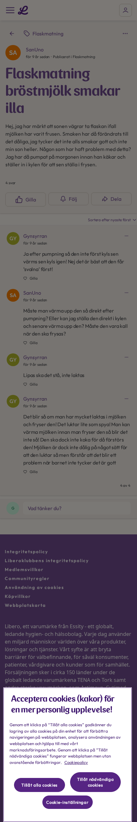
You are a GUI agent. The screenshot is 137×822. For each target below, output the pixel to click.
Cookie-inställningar (67, 802)
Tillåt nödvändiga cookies (95, 782)
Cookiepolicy (76, 762)
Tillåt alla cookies (39, 785)
